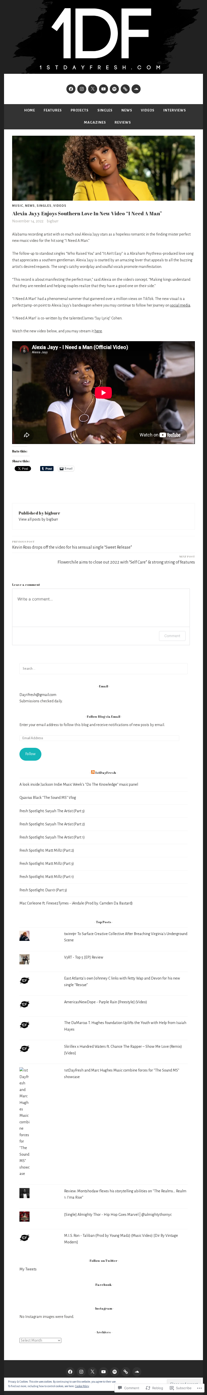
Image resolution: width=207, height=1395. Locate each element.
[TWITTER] (92, 1371)
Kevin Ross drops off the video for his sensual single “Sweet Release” (72, 545)
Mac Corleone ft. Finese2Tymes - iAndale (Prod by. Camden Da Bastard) (76, 903)
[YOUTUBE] (103, 1371)
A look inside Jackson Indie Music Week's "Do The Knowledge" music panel (78, 784)
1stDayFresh (105, 773)
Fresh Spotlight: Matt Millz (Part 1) (46, 877)
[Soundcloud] (136, 88)
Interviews (174, 110)
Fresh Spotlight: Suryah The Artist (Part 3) (52, 811)
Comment (172, 636)
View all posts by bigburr (38, 519)
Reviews (123, 122)
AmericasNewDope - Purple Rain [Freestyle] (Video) (105, 1002)
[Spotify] (114, 88)
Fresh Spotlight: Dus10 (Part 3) (43, 890)
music (17, 205)
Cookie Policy (82, 1386)
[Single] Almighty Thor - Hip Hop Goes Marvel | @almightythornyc (118, 1215)
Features (53, 110)
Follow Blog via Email (103, 716)
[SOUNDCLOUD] (136, 1371)
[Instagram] (81, 88)
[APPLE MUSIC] (125, 1371)
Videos (147, 110)
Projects (80, 110)
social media (180, 305)
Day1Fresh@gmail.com (37, 695)
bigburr (53, 221)
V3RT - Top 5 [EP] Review (83, 957)
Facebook (103, 1285)
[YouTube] (103, 88)
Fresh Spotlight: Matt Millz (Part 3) (46, 864)
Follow (30, 754)
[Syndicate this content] (93, 773)
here (98, 331)
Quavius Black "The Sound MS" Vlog (47, 798)
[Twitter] (92, 88)
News (126, 110)
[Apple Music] (125, 88)
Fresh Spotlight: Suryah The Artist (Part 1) (52, 837)
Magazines (95, 122)
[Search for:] (103, 668)
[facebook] (70, 88)
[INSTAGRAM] (81, 1371)
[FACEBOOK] (70, 1371)
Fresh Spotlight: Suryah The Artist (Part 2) (52, 824)
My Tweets (28, 1269)
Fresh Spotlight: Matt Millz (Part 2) (46, 850)
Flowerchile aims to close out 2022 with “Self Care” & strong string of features (126, 560)
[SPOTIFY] (114, 1371)
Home (29, 110)
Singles (105, 110)
